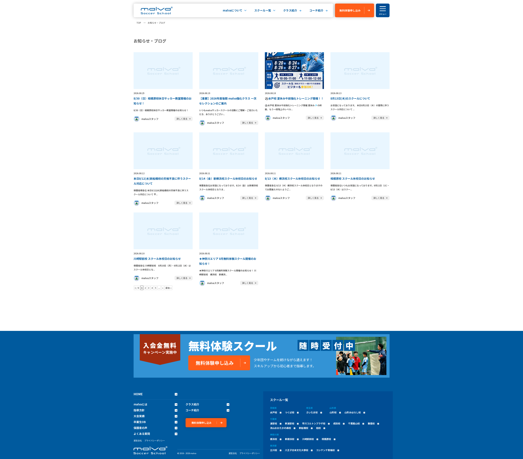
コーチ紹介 (316, 10)
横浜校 (273, 439)
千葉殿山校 (354, 423)
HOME (138, 394)
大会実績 (139, 416)
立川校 (273, 450)
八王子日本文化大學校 (296, 450)
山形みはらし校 (352, 412)
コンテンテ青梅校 (325, 450)
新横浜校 (289, 439)
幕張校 (371, 423)
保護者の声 (140, 428)
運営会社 (138, 440)
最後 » (168, 287)
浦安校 (273, 423)
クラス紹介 (290, 10)
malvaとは (140, 404)
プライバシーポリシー (154, 440)
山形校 (333, 412)
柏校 (318, 428)
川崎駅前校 (308, 439)
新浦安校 (289, 423)
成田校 (336, 423)
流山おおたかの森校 (280, 428)
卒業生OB (140, 422)
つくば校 (289, 412)
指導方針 (139, 410)
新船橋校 (303, 428)
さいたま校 (312, 412)
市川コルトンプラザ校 (313, 423)
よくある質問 (142, 434)
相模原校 (326, 439)
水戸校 (273, 412)
